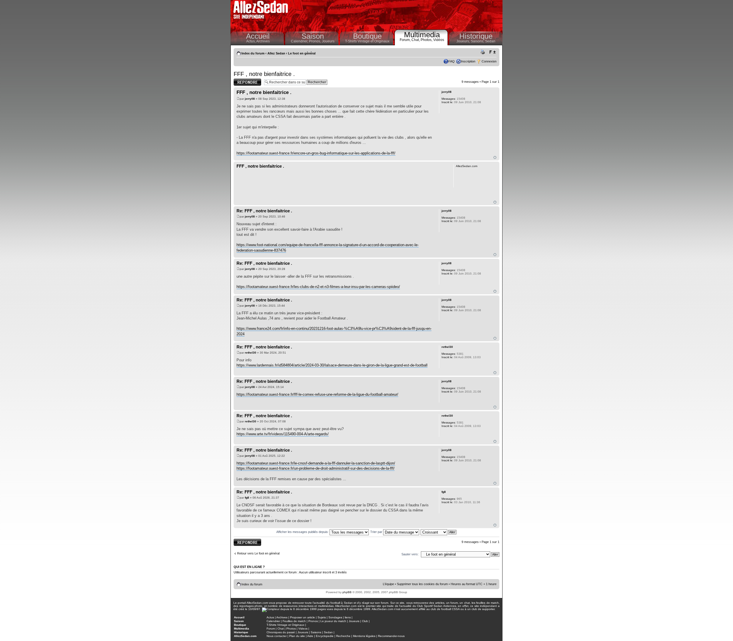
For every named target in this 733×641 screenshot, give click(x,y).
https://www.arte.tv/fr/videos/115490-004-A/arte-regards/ (283, 434)
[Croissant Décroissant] (439, 532)
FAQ (451, 61)
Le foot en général (302, 53)
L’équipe (388, 584)
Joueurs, (463, 41)
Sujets (322, 617)
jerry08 (250, 98)
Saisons (316, 632)
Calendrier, (300, 41)
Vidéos (438, 40)
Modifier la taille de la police (492, 52)
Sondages (335, 617)
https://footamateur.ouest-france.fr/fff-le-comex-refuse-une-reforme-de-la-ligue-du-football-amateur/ (317, 394)
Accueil (258, 36)
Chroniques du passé (281, 632)
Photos (291, 628)
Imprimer (483, 52)
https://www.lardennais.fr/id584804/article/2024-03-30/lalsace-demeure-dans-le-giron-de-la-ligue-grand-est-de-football (332, 365)
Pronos (313, 621)
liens (348, 617)
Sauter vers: (410, 554)
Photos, (427, 40)
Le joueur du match (333, 621)
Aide (310, 636)
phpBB (347, 592)
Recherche (343, 636)
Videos (303, 628)
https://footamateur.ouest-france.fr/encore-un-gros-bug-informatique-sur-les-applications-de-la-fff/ (316, 153)
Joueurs (328, 41)
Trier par (376, 532)
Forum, (405, 40)
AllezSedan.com (245, 636)
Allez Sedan (276, 53)
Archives (263, 41)
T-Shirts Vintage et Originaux (367, 41)
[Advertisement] (397, 14)
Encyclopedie (325, 636)
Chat (280, 628)
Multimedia (422, 34)
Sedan (490, 41)
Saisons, (478, 41)
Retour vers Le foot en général (258, 553)
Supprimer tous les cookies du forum (422, 584)
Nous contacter (277, 636)
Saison (313, 36)
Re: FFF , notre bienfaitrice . (264, 210)
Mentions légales (364, 636)
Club (365, 621)
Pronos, (315, 41)
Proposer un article (302, 617)
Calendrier (273, 621)
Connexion (489, 61)
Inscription (468, 61)
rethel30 (250, 352)
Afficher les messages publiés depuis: (303, 532)
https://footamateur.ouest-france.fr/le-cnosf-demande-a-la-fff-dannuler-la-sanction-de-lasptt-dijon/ (316, 463)
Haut (494, 157)
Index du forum (253, 53)
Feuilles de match (294, 621)
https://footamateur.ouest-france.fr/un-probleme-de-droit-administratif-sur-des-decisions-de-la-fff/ (316, 468)
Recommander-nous (391, 636)
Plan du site (297, 636)
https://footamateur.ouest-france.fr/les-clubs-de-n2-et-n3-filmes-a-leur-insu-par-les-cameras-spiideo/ (318, 287)
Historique (475, 36)
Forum (271, 628)
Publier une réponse (241, 82)
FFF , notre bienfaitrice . (264, 74)
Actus (270, 617)
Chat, (416, 40)
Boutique (367, 36)
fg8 (247, 497)
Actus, (251, 41)
